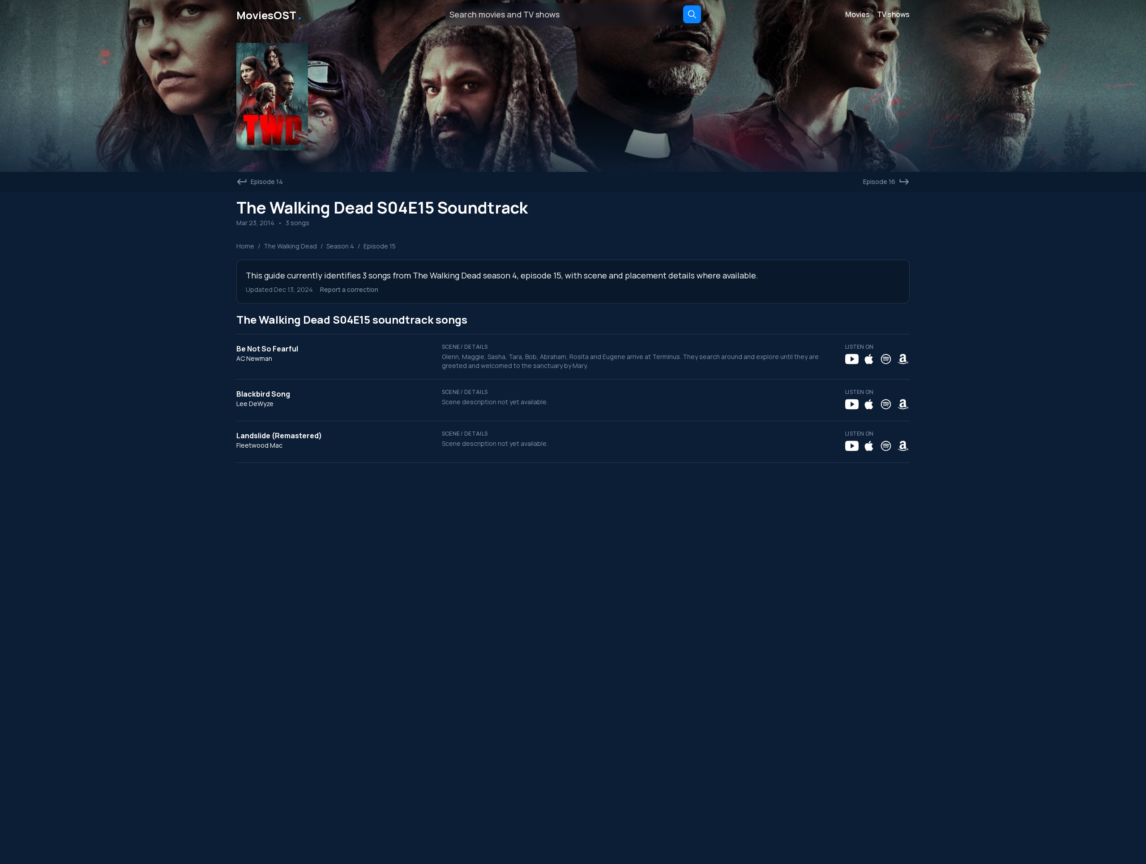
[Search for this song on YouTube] (852, 359)
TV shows (893, 14)
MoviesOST (269, 14)
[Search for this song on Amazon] (903, 359)
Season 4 (340, 246)
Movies (857, 14)
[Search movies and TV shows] (692, 14)
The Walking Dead (290, 246)
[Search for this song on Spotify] (886, 359)
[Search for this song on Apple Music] (869, 359)
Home (245, 246)
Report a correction (349, 289)
